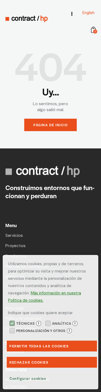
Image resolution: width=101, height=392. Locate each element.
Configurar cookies (27, 378)
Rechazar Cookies (28, 362)
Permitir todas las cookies (39, 346)
